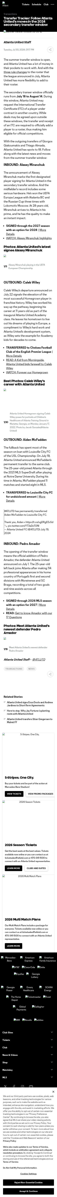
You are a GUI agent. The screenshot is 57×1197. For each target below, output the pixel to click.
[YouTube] (31, 1087)
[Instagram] (22, 1087)
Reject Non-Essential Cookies (28, 1182)
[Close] (53, 1091)
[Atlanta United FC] (5, 4)
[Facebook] (14, 1087)
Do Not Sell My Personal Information (20, 1168)
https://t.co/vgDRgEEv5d (39, 522)
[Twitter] (5, 1087)
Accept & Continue (28, 1191)
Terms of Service (40, 1147)
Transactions (13, 669)
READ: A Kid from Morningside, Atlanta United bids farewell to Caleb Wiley (29, 364)
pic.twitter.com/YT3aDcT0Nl (23, 525)
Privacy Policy (9, 1141)
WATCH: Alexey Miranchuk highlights (29, 238)
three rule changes (15, 72)
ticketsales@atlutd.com (16, 857)
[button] (52, 4)
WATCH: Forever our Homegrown (27, 372)
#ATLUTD (9, 511)
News (31, 669)
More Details (14, 355)
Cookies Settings (28, 1174)
